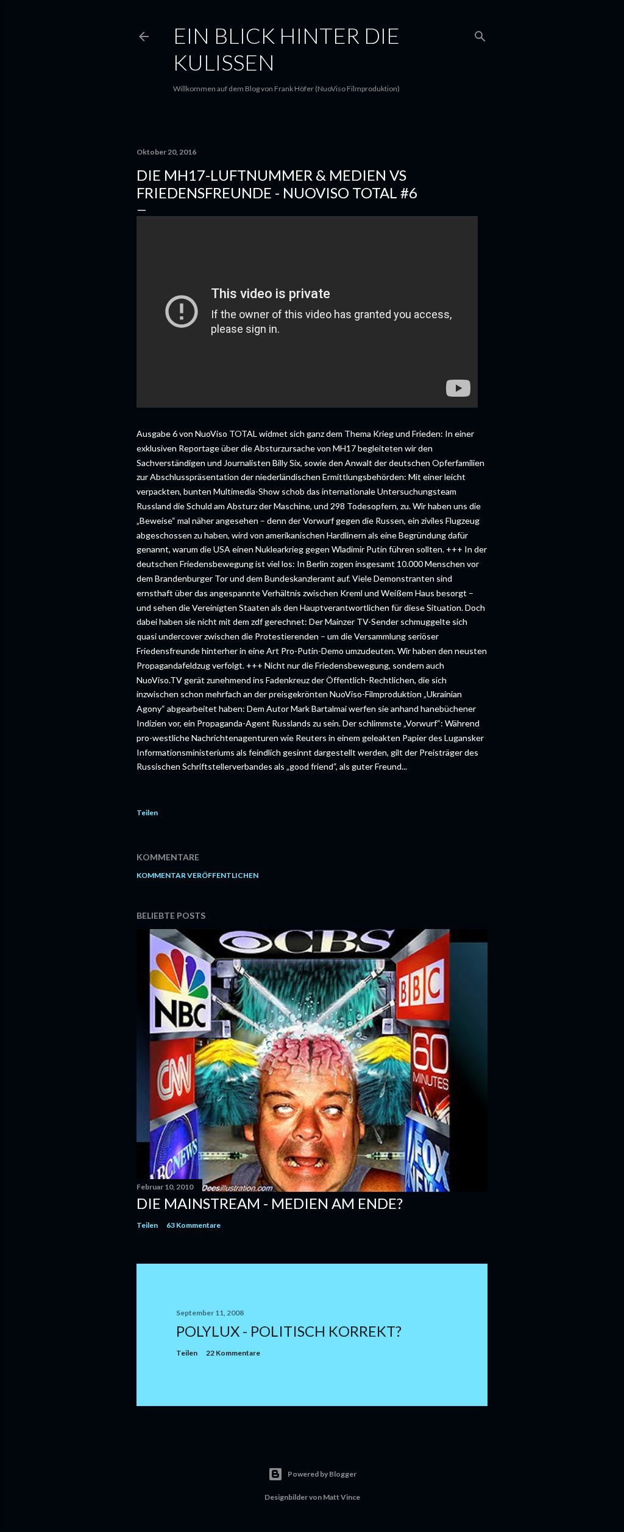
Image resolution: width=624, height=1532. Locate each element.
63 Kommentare (193, 1225)
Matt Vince (341, 1497)
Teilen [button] (147, 812)
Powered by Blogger (322, 1473)
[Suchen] (480, 34)
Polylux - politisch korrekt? (289, 1331)
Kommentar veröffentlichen (197, 875)
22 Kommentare (233, 1352)
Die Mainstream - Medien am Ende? (269, 1203)
